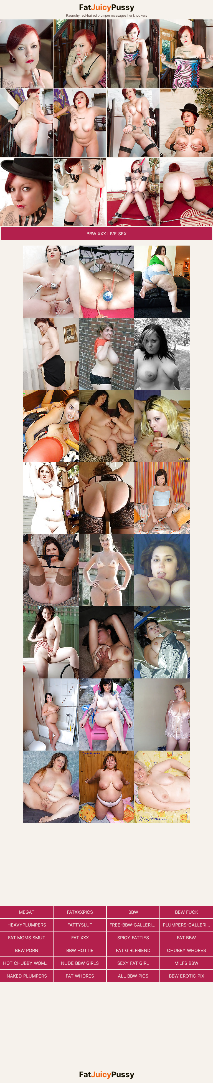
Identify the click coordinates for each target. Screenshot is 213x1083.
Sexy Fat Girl (133, 963)
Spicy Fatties (133, 937)
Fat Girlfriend (133, 950)
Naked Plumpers (27, 976)
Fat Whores (80, 976)
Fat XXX (80, 937)
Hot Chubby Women (27, 963)
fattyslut (79, 925)
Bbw (133, 912)
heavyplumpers (26, 925)
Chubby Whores (186, 950)
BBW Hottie (79, 950)
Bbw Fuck (186, 912)
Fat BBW (186, 937)
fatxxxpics (80, 912)
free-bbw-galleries (133, 925)
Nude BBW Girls (80, 963)
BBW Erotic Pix (186, 976)
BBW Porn (26, 950)
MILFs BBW (186, 963)
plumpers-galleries (187, 925)
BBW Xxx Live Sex (106, 233)
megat (26, 912)
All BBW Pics (133, 976)
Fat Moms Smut (26, 937)
